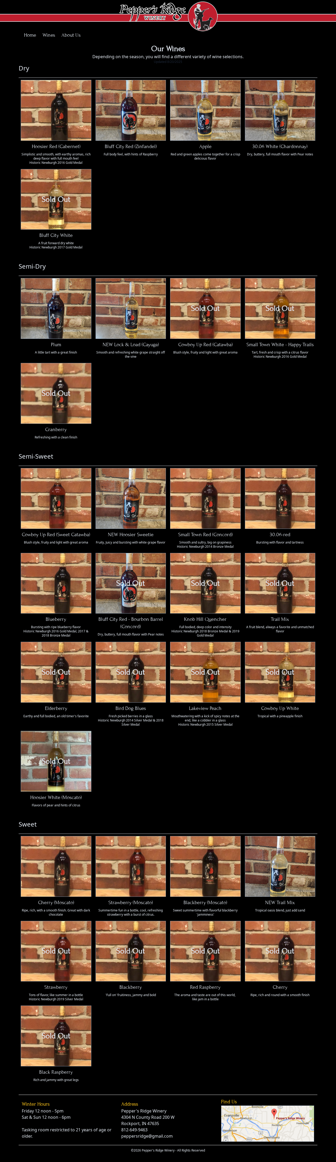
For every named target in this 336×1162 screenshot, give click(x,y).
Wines (49, 35)
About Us (71, 35)
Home (30, 35)
